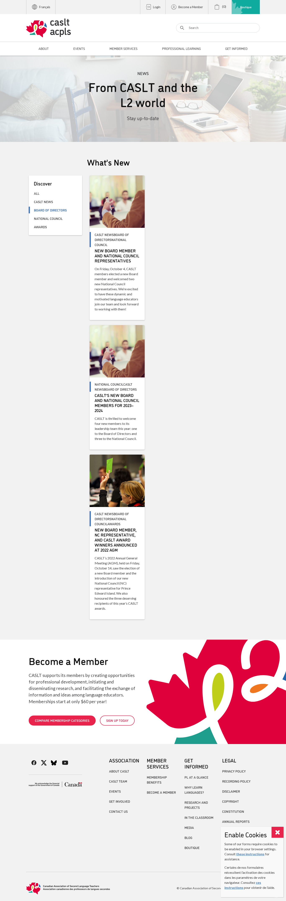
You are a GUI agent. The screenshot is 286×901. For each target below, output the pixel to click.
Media (189, 827)
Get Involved (119, 801)
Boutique (245, 7)
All (36, 193)
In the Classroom (198, 817)
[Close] (277, 832)
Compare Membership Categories (62, 720)
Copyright (230, 801)
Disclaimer (231, 791)
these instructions (250, 854)
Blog (188, 837)
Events (115, 791)
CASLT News (43, 201)
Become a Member (190, 7)
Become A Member (161, 792)
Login (156, 7)
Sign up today (117, 720)
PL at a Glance (196, 777)
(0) (224, 6)
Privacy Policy (234, 771)
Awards (40, 226)
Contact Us (118, 811)
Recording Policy (236, 781)
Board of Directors (50, 210)
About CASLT (119, 771)
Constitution (233, 811)
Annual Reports (236, 821)
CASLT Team (118, 781)
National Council (48, 218)
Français (44, 7)
